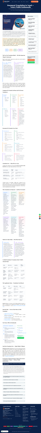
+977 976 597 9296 (20, 328)
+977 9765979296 (33, 408)
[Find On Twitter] (4, 418)
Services (19, 1)
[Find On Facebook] (3, 418)
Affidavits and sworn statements (9, 314)
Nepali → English (7, 97)
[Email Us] (30, 409)
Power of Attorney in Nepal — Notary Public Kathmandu (32, 45)
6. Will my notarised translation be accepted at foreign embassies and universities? (13, 388)
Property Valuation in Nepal (32, 36)
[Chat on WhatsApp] (40, 214)
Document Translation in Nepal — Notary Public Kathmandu (31, 19)
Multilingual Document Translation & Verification (31, 33)
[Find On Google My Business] (8, 418)
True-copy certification (7, 316)
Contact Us (27, 1)
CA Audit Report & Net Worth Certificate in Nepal (32, 42)
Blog (21, 1)
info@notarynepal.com (34, 409)
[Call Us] (30, 408)
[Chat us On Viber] (11, 418)
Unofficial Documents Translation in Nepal (31, 39)
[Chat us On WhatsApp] (10, 418)
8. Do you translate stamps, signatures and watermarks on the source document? (13, 395)
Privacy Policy (16, 413)
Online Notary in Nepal (17, 416)
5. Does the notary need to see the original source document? (12, 385)
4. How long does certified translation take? (9, 382)
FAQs (24, 1)
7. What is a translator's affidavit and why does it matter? (11, 391)
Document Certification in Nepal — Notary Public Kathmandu (32, 48)
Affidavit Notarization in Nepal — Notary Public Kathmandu (31, 26)
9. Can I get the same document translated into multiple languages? (12, 398)
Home (12, 1)
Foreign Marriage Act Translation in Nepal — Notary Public (31, 30)
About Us (15, 1)
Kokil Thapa (27, 431)
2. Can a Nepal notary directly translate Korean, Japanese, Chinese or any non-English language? (13, 376)
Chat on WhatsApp (31, 62)
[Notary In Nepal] (6, 408)
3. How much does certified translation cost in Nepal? (10, 379)
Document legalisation (7, 318)
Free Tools (16, 412)
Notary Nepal (13, 431)
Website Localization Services (32, 51)
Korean (13, 96)
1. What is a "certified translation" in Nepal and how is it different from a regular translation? (13, 364)
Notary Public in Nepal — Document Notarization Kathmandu (31, 23)
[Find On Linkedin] (7, 418)
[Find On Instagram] (6, 418)
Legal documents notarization (8, 313)
